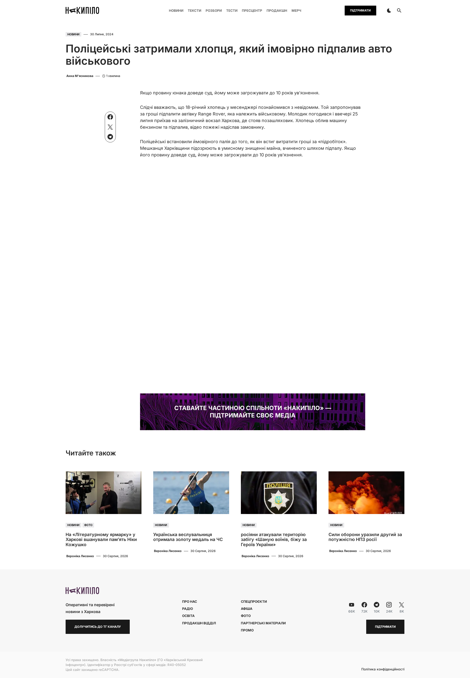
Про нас (189, 601)
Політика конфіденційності (382, 669)
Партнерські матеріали (263, 623)
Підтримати (360, 10)
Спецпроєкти (254, 601)
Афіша (246, 609)
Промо (247, 630)
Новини (73, 34)
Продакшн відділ (199, 623)
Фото (88, 525)
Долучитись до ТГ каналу (97, 626)
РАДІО (187, 609)
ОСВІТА (188, 616)
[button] (389, 10)
